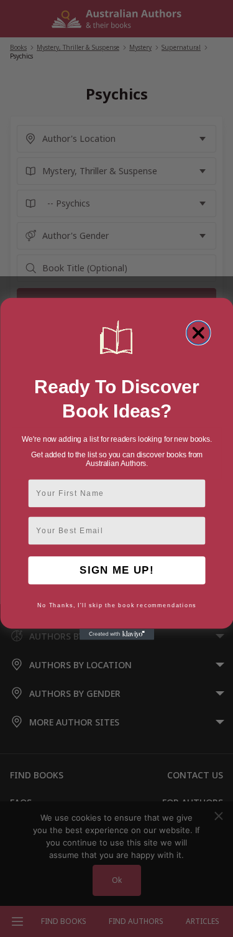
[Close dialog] (198, 333)
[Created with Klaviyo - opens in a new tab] (117, 634)
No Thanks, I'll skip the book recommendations (116, 605)
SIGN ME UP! (116, 570)
